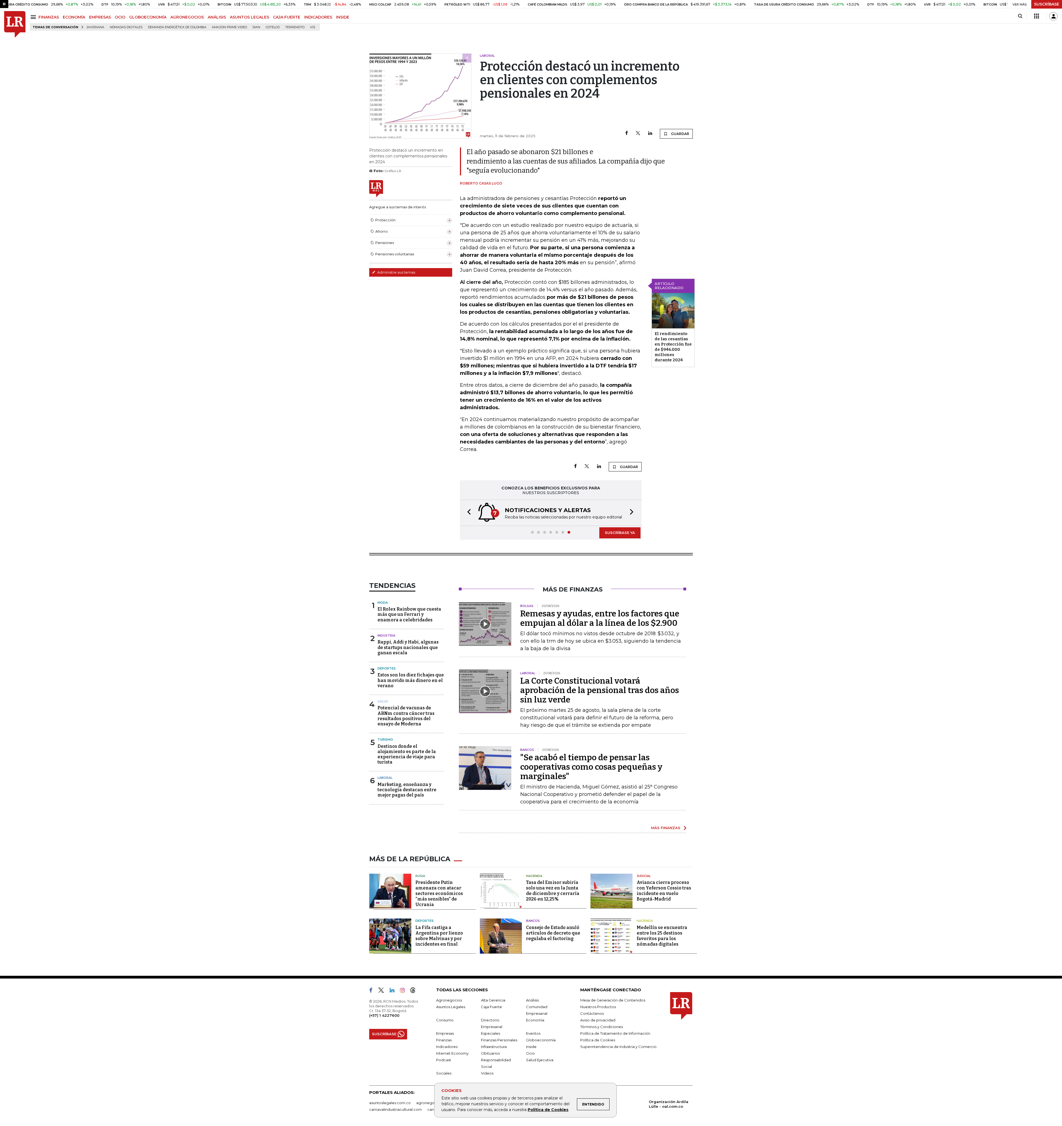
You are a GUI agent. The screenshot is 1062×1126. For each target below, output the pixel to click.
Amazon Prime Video (229, 27)
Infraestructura (494, 1046)
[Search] (1020, 16)
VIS (312, 27)
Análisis (532, 1000)
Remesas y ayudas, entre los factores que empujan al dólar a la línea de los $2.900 (599, 618)
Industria (386, 635)
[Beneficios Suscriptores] (1036, 16)
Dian (256, 27)
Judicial (644, 876)
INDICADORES (318, 17)
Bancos (533, 921)
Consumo (445, 1020)
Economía (535, 1020)
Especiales (490, 1033)
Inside (531, 1046)
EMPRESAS (100, 17)
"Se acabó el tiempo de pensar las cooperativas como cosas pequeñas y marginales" (591, 767)
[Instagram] (404, 991)
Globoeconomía (541, 1040)
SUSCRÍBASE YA (620, 532)
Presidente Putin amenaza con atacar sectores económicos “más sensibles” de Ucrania (439, 893)
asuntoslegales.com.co (390, 1103)
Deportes (387, 668)
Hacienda (534, 876)
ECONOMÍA (74, 17)
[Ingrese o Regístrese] (1053, 16)
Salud (383, 701)
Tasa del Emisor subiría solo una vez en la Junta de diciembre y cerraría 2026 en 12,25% (552, 891)
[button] (467, 513)
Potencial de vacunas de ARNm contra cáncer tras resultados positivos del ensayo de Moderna (406, 716)
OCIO (120, 17)
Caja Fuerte (491, 1007)
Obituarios (490, 1053)
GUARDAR (679, 134)
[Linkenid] (394, 991)
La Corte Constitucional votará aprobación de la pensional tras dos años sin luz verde (599, 690)
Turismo (385, 739)
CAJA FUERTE (286, 17)
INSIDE (342, 17)
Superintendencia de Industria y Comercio (618, 1046)
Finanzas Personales (499, 1040)
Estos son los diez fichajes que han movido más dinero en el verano (411, 680)
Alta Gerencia (493, 1000)
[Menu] (34, 17)
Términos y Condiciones (601, 1026)
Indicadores (446, 1046)
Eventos (533, 1033)
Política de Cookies (548, 1109)
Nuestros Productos (598, 1007)
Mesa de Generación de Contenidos (612, 1000)
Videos (487, 1073)
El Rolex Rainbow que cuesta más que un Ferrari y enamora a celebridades (409, 614)
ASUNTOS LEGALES (249, 17)
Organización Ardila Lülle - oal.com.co (668, 1104)
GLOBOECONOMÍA (147, 17)
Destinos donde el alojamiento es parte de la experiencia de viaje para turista (407, 754)
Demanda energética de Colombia (177, 27)
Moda (383, 602)
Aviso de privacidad (597, 1020)
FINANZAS (48, 17)
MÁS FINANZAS (665, 828)
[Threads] (415, 991)
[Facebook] (626, 133)
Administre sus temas (395, 272)
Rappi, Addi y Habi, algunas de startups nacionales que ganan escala (408, 647)
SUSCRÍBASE (1046, 4)
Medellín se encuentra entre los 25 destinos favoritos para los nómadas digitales (662, 936)
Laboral (385, 778)
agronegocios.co (431, 1103)
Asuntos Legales (450, 1007)
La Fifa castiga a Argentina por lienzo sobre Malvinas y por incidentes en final (439, 936)
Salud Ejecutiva (539, 1060)
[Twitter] (638, 133)
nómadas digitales (126, 27)
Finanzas (444, 1040)
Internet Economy (452, 1053)
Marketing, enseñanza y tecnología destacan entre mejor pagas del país (407, 790)
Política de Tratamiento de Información (615, 1033)
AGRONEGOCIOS (187, 17)
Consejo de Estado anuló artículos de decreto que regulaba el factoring (553, 933)
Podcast (443, 1060)
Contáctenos (592, 1013)
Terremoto (294, 27)
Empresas (445, 1033)
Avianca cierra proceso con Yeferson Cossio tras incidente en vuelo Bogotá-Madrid (664, 891)
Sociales (443, 1073)
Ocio (530, 1053)
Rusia (420, 876)
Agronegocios (449, 1000)
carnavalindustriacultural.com (395, 1109)
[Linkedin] (650, 133)
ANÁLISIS (217, 17)
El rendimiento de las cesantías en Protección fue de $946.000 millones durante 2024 (673, 346)
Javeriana (95, 27)
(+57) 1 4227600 (384, 1015)
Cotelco (273, 27)
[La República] (14, 24)
